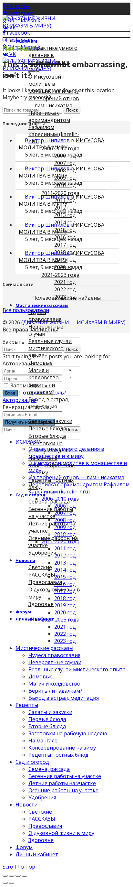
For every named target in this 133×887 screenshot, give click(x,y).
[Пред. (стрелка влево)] (5, 883)
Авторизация (19, 400)
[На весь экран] (18, 876)
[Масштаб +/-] (24, 876)
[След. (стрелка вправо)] (11, 883)
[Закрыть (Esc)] (5, 876)
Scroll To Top (19, 866)
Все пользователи (26, 310)
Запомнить (24, 385)
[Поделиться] (11, 876)
